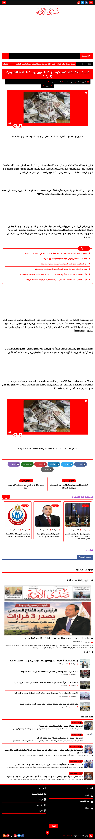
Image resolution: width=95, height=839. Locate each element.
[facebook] (86, 2)
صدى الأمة (88, 642)
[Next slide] (4, 497)
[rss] (4, 835)
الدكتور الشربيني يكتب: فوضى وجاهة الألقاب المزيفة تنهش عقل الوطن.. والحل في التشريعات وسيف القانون (44, 751)
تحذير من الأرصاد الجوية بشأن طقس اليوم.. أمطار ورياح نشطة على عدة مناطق (61, 269)
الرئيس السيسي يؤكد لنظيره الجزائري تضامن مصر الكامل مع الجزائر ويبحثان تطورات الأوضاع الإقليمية (53, 274)
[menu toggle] (91, 2)
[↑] (47, 833)
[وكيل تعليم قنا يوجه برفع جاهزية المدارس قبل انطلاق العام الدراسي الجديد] (85, 706)
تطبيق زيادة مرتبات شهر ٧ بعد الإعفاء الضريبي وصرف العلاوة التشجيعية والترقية (47, 448)
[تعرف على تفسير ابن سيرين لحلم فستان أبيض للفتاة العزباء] (88, 737)
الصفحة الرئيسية (56, 81)
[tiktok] (11, 835)
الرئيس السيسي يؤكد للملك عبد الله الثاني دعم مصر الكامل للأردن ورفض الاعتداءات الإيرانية (56, 279)
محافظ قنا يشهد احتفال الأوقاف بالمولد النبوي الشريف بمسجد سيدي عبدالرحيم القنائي (49, 764)
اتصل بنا (40, 810)
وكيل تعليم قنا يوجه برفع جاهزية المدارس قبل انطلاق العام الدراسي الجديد (49, 704)
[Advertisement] (47, 34)
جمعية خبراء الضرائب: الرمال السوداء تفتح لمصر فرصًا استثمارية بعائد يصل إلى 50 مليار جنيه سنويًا (45, 776)
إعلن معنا (40, 805)
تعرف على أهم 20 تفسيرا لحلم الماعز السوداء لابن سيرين (61, 726)
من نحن (40, 799)
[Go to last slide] (8, 497)
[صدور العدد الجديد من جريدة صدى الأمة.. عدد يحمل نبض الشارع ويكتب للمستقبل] (47, 610)
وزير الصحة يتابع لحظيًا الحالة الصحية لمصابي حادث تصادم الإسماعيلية (64, 263)
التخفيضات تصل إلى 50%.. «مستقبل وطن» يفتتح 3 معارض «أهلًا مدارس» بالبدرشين (46, 693)
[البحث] (4, 2)
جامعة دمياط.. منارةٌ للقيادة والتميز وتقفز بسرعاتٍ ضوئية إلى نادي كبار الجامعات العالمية (61, 63)
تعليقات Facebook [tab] (85, 557)
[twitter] (82, 2)
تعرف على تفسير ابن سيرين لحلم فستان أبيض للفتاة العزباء (60, 738)
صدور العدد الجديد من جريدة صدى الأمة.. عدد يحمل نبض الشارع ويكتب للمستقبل (58, 638)
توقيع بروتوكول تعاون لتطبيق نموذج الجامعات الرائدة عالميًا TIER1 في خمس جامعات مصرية (56, 253)
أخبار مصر (44, 81)
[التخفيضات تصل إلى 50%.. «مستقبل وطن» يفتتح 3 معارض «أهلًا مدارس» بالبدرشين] (85, 696)
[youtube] (78, 2)
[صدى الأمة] (47, 11)
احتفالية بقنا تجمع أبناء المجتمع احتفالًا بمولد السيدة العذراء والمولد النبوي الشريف (45, 682)
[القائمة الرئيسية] (5, 56)
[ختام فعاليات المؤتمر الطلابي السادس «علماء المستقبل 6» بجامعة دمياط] (85, 674)
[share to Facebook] (20, 126)
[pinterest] (8, 835)
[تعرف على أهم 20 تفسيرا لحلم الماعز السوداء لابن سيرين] (88, 725)
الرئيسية (85, 56)
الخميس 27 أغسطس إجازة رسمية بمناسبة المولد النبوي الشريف (65, 258)
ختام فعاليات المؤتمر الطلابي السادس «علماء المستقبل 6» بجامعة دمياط (49, 671)
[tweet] (15, 126)
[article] (26, 484)
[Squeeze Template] (91, 835)
